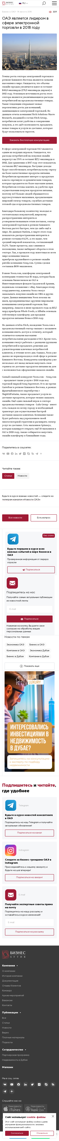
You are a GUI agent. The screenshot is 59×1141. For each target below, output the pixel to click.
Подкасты (7, 1043)
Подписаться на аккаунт (29, 877)
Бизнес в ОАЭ (37, 645)
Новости (22, 476)
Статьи (8, 476)
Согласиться (17, 1133)
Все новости (15, 518)
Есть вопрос (43, 518)
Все (4, 1018)
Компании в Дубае (39, 657)
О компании (8, 971)
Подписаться (33, 570)
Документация (10, 981)
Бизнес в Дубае (15, 657)
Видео (5, 1033)
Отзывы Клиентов (11, 986)
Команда (7, 991)
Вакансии (7, 1001)
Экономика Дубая (39, 651)
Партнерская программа (15, 1055)
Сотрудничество (12, 1049)
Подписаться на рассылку (29, 932)
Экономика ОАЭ (15, 645)
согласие (12, 629)
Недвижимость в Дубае (15, 1060)
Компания (8, 965)
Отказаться (42, 1133)
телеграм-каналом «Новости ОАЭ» (21, 500)
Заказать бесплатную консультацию (29, 140)
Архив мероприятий (13, 996)
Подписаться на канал (29, 833)
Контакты (7, 1005)
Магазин (7, 1067)
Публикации (10, 1012)
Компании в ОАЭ (16, 651)
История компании (12, 976)
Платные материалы (13, 1038)
